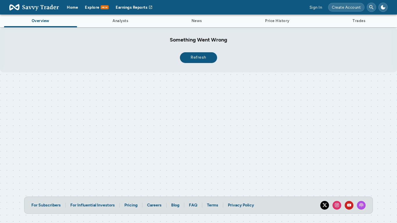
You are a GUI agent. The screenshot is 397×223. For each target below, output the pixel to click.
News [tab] (197, 21)
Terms (212, 205)
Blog (175, 205)
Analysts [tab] (120, 21)
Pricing (130, 205)
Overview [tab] (40, 21)
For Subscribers (46, 205)
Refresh (198, 57)
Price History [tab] (277, 21)
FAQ (193, 205)
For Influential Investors (92, 205)
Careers (154, 205)
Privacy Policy (241, 205)
